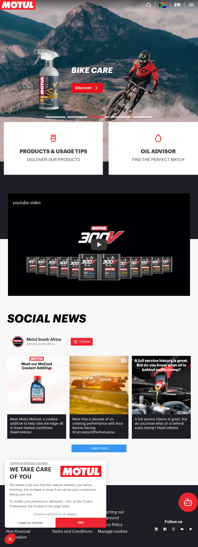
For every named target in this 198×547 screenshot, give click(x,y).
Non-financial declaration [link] (18, 534)
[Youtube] (182, 529)
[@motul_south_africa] (18, 342)
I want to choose (30, 523)
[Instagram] (173, 529)
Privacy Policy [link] (110, 525)
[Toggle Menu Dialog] (191, 5)
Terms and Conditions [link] (72, 531)
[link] (99, 80)
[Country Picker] (162, 5)
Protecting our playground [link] (111, 515)
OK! (81, 523)
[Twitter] (190, 529)
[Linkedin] (156, 529)
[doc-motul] (188, 502)
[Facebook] (164, 529)
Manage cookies (112, 531)
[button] (10, 539)
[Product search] (148, 4)
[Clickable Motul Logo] (17, 5)
